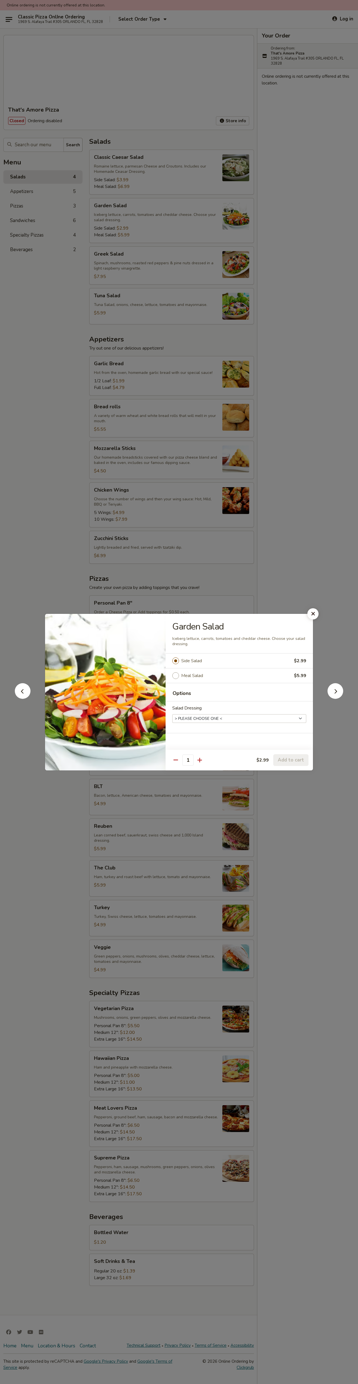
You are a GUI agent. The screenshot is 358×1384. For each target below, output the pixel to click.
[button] (22, 697)
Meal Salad (192, 676)
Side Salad (191, 661)
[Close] (313, 613)
